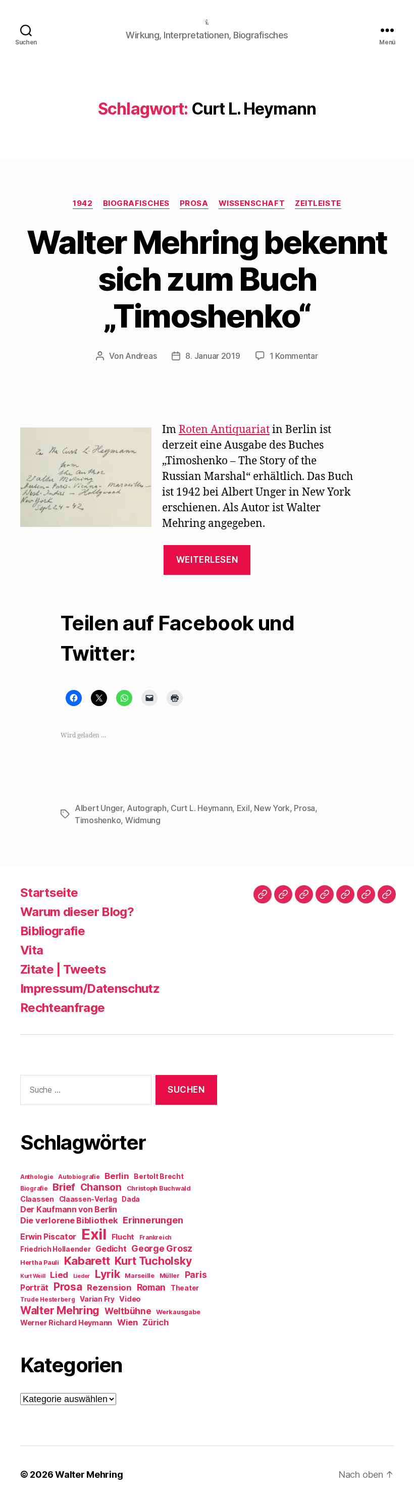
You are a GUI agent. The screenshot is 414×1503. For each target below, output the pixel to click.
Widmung (143, 820)
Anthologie (36, 1176)
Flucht (123, 1237)
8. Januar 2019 (212, 356)
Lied (59, 1275)
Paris (196, 1274)
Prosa (194, 203)
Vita (31, 950)
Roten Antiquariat (224, 430)
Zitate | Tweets (63, 969)
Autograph (147, 808)
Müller (170, 1275)
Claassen (37, 1199)
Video (130, 1299)
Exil (243, 808)
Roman (151, 1287)
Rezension (109, 1287)
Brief (64, 1187)
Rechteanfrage (62, 1007)
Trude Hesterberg (47, 1299)
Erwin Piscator (48, 1237)
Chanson (101, 1187)
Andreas (141, 356)
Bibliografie (52, 931)
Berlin (117, 1176)
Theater (185, 1288)
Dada (131, 1199)
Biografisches (136, 203)
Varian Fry (97, 1299)
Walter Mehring (59, 1310)
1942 (82, 203)
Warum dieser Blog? (77, 911)
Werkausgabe (178, 1312)
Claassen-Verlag (88, 1199)
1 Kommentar (294, 356)
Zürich (155, 1322)
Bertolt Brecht (158, 1176)
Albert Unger (99, 808)
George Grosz (161, 1248)
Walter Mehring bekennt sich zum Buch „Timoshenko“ (207, 279)
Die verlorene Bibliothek (69, 1220)
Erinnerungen (153, 1219)
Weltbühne (128, 1311)
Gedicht (110, 1249)
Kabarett (87, 1260)
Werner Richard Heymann (66, 1322)
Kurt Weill (32, 1276)
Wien (127, 1322)
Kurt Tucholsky (153, 1260)
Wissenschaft (252, 203)
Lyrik (107, 1273)
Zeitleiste (318, 203)
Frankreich (155, 1237)
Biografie (34, 1188)
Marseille (139, 1275)
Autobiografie (79, 1176)
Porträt (34, 1288)
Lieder (81, 1276)
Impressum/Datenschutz (90, 988)
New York (272, 808)
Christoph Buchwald (159, 1188)
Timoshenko (98, 820)
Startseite (49, 892)
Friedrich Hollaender (55, 1249)
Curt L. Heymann (201, 808)
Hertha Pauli (39, 1262)
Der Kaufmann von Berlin (68, 1209)
